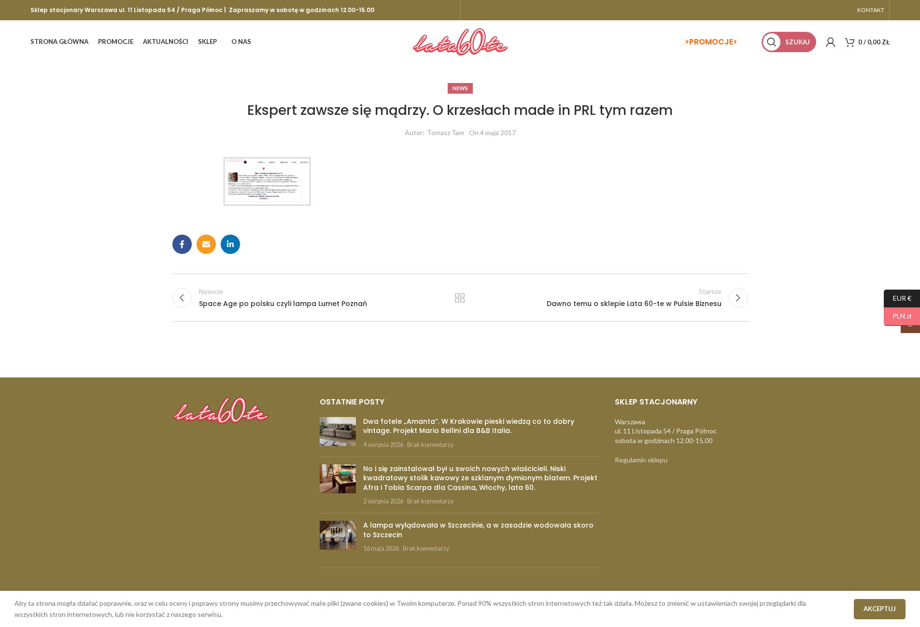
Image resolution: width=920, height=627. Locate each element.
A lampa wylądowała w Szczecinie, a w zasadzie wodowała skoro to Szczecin (478, 530)
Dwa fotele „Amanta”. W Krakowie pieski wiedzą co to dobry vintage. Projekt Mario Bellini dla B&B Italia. (468, 426)
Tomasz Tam (445, 132)
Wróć (460, 297)
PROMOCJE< (713, 41)
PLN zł (898, 315)
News (460, 88)
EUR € (897, 297)
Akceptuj (879, 609)
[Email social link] (206, 244)
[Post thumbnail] (338, 433)
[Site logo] (460, 41)
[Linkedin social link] (230, 244)
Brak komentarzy (430, 444)
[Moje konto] (830, 42)
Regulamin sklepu (641, 460)
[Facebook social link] (182, 244)
